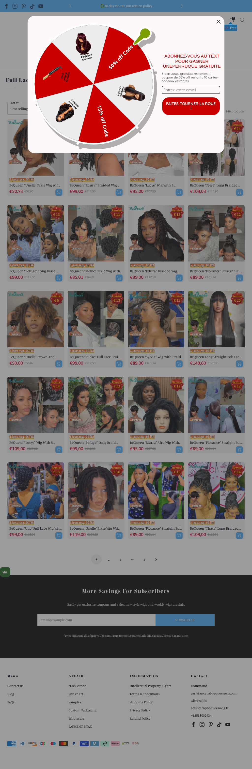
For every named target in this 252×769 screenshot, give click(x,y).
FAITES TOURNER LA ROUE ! (191, 106)
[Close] (218, 22)
